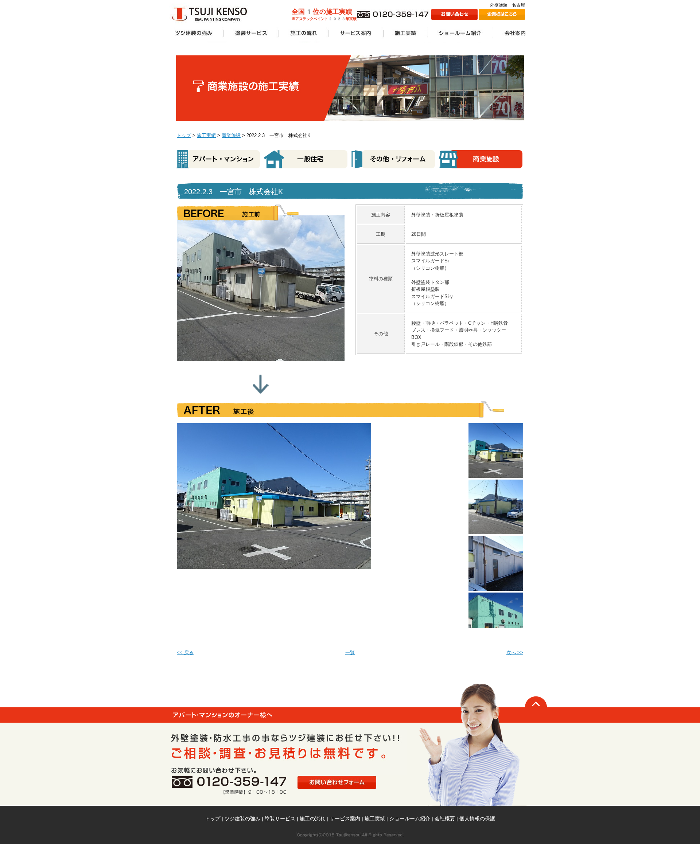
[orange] (495, 426)
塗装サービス (280, 818)
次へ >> (514, 652)
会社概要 (445, 818)
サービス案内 (345, 818)
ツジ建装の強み (242, 818)
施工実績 (206, 135)
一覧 (350, 652)
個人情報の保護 (477, 818)
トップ (184, 135)
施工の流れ (312, 818)
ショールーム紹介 (409, 818)
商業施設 (231, 135)
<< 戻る (185, 652)
